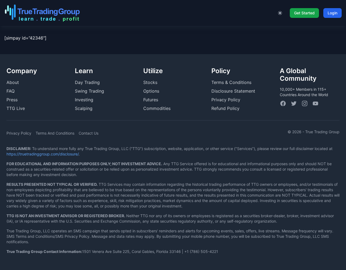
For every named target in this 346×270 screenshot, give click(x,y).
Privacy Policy (225, 99)
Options (151, 91)
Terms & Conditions (231, 82)
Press (12, 99)
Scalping (83, 108)
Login (332, 13)
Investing (84, 99)
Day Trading (87, 82)
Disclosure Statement (233, 91)
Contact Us (88, 133)
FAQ (10, 91)
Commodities (157, 108)
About (12, 82)
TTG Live (15, 108)
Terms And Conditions (55, 133)
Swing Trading (89, 91)
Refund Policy (225, 108)
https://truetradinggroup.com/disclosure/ (42, 154)
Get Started (304, 13)
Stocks (150, 82)
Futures (150, 99)
